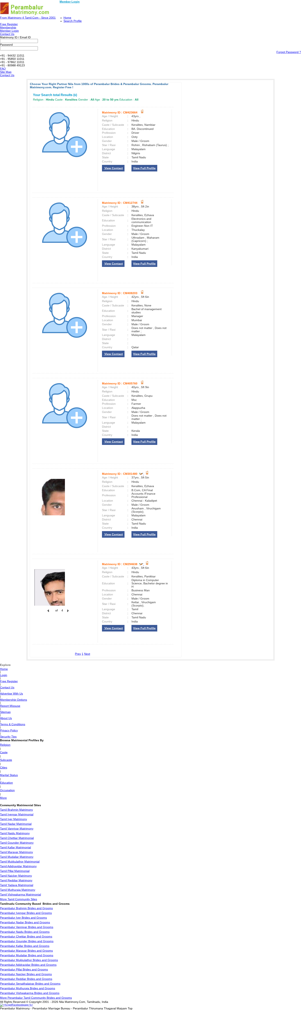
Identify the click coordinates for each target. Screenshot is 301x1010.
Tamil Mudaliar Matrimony (16, 856)
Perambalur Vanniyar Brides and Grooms (26, 927)
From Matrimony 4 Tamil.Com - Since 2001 (28, 17)
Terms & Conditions (12, 724)
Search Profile (72, 21)
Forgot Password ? (288, 52)
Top (130, 1008)
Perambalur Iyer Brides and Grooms (23, 917)
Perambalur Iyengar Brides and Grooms (26, 913)
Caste (4, 752)
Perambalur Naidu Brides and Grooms (25, 931)
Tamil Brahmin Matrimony (16, 809)
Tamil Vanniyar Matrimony (16, 828)
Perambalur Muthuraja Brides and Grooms (27, 988)
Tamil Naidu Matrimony (15, 833)
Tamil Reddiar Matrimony (16, 880)
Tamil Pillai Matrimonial (14, 871)
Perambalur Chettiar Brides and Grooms (26, 936)
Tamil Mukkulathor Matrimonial (20, 861)
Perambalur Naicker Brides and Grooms (26, 974)
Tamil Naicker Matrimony (16, 875)
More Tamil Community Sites (18, 899)
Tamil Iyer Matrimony (13, 819)
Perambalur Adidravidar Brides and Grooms (28, 964)
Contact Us (7, 34)
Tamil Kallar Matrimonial (15, 847)
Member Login (70, 1)
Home (67, 17)
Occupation (7, 790)
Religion (5, 744)
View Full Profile (144, 168)
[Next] (67, 612)
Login (3, 675)
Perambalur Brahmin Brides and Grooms (26, 908)
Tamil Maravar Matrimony (16, 852)
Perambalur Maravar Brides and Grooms (26, 950)
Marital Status (9, 775)
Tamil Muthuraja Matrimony (17, 889)
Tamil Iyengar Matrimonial (16, 814)
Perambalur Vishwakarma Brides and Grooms (29, 993)
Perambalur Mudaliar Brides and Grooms (26, 955)
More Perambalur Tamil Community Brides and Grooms (36, 997)
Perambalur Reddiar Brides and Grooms (26, 979)
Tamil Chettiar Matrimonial (17, 838)
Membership (8, 27)
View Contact (113, 168)
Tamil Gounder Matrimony (17, 842)
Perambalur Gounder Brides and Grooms (26, 941)
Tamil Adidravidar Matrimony (18, 866)
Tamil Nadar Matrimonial (16, 823)
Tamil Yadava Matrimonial (16, 885)
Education (6, 782)
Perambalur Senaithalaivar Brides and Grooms (30, 983)
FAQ (3, 68)
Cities (3, 767)
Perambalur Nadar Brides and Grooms (25, 922)
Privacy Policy (9, 730)
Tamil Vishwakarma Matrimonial (20, 894)
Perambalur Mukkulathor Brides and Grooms (29, 960)
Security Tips (8, 736)
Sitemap (5, 712)
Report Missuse (10, 705)
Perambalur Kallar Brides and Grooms (24, 946)
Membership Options (13, 699)
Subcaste (6, 760)
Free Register (9, 24)
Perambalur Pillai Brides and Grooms (24, 969)
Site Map (5, 72)
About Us (6, 718)
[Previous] (48, 612)
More (3, 797)
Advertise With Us (11, 693)
